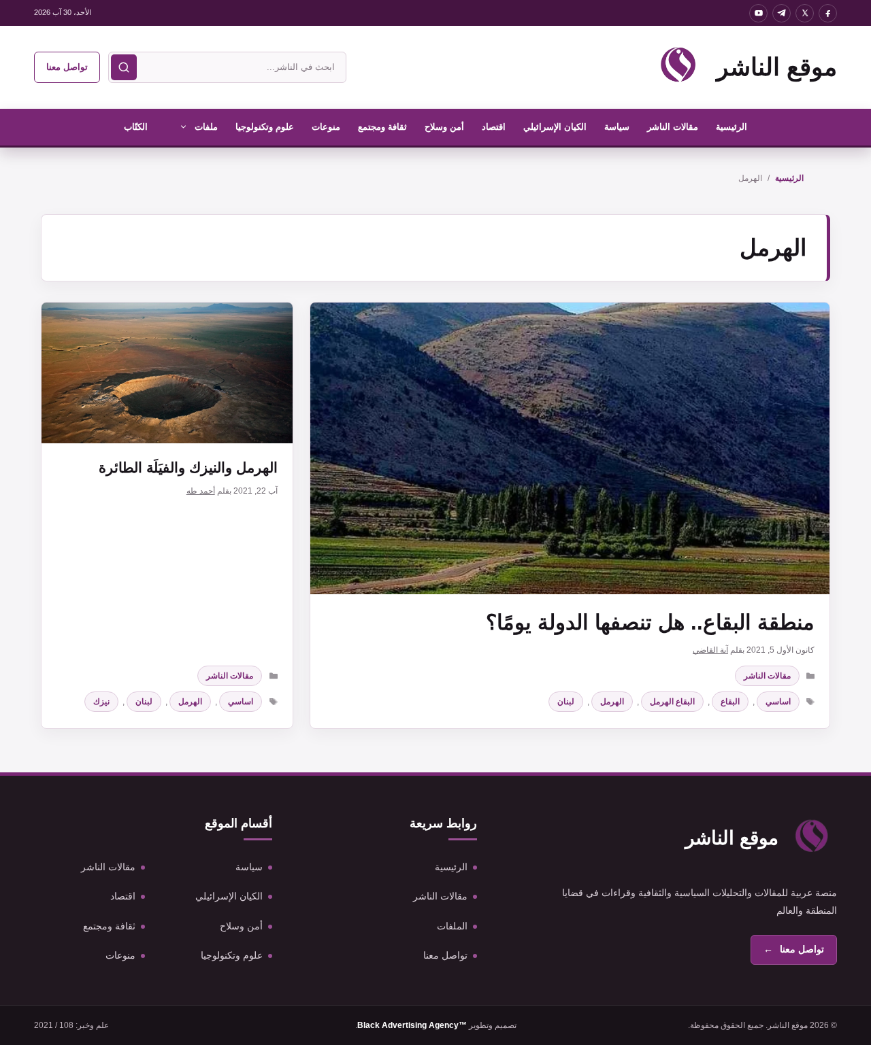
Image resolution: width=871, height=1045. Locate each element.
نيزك (101, 701)
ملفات (206, 127)
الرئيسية (731, 127)
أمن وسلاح (444, 127)
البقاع (730, 701)
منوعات (326, 127)
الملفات (452, 926)
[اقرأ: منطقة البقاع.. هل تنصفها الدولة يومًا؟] (569, 448)
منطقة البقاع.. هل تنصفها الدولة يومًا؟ (650, 622)
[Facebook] (828, 13)
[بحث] (124, 67)
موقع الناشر (777, 67)
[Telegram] (781, 13)
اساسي (778, 701)
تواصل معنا (67, 67)
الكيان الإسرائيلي (555, 127)
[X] (804, 13)
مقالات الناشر (672, 127)
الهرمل (612, 701)
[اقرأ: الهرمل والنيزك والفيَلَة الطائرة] (167, 373)
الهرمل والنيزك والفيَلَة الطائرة (188, 467)
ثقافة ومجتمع (382, 127)
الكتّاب (136, 127)
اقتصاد (494, 127)
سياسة (616, 127)
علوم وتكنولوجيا (264, 127)
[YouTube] (758, 13)
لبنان (565, 701)
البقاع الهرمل (672, 701)
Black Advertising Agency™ (412, 1025)
